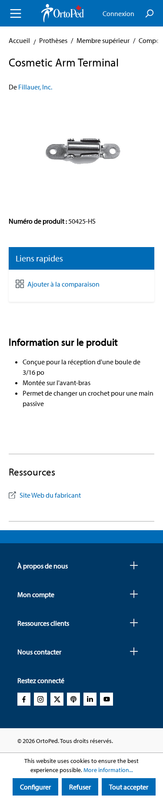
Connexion (118, 13)
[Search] (149, 13)
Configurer (35, 786)
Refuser (80, 786)
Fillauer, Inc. (35, 87)
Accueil (19, 40)
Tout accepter (128, 786)
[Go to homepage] (62, 13)
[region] (81, 149)
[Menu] (16, 13)
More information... (108, 770)
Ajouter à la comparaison (63, 284)
